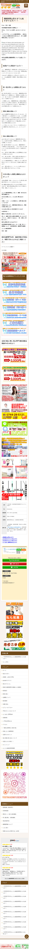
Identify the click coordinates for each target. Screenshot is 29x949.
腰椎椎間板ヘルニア (8, 824)
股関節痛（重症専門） (8, 807)
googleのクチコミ (7, 680)
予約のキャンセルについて (9, 710)
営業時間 (5, 717)
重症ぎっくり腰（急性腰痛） (10, 814)
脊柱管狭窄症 (6, 820)
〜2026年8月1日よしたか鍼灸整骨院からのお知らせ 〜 (14, 892)
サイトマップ (6, 744)
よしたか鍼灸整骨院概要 (9, 748)
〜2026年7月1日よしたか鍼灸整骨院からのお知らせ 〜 (14, 897)
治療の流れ (5, 704)
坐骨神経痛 (5, 810)
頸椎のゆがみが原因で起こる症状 (11, 831)
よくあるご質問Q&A (8, 714)
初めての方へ (6, 673)
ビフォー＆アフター (8, 707)
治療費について (6, 697)
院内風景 (5, 700)
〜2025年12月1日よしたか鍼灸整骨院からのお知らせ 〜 (14, 933)
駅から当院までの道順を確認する (14, 527)
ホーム (4, 670)
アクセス (5, 724)
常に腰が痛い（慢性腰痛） (9, 817)
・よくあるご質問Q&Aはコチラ (9, 542)
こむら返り (5, 827)
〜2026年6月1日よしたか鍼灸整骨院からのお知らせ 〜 (14, 902)
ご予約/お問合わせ (7, 721)
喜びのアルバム (6, 683)
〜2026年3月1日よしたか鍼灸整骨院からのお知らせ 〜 (14, 917)
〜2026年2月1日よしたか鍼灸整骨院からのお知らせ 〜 (14, 922)
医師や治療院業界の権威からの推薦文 (12, 687)
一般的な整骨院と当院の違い (10, 727)
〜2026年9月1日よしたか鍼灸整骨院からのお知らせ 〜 (14, 657)
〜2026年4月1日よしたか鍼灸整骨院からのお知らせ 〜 (14, 912)
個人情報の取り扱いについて (10, 738)
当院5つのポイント (7, 734)
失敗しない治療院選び (8, 731)
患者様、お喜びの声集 (8, 677)
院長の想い (5, 694)
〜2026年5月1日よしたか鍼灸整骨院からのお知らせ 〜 (14, 907)
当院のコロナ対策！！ (8, 741)
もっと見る (5, 661)
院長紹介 (5, 690)
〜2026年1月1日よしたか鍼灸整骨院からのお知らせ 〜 (14, 927)
